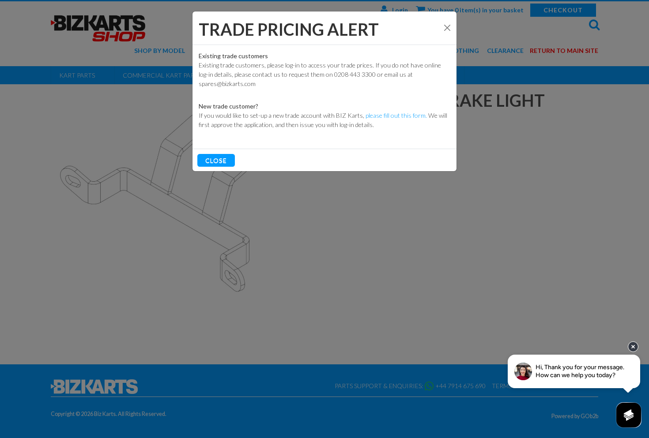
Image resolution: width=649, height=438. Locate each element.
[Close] (447, 28)
